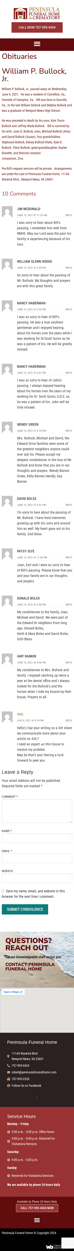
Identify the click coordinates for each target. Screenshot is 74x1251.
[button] (37, 43)
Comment (10, 796)
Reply (69, 215)
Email (7, 851)
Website (7, 871)
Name (7, 831)
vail (20, 714)
